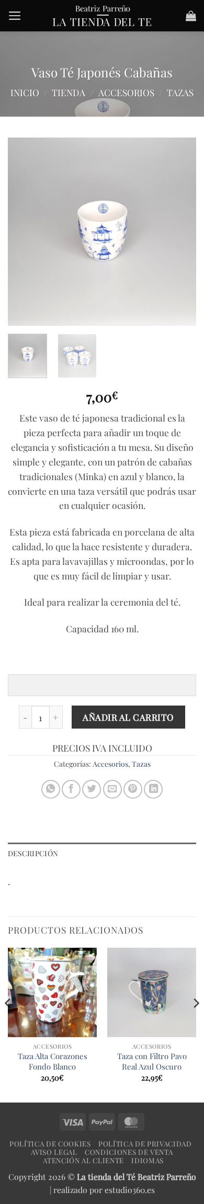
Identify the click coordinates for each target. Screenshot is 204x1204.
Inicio (24, 92)
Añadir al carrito (128, 717)
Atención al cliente (83, 1160)
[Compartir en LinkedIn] (153, 789)
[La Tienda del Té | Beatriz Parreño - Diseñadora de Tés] (102, 16)
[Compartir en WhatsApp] (50, 789)
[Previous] (24, 232)
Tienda (68, 92)
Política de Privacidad (145, 1143)
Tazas (180, 92)
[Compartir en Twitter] (91, 789)
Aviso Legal (54, 1152)
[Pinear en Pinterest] (132, 789)
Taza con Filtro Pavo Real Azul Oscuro (152, 1061)
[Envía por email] (112, 789)
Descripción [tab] (33, 853)
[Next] (179, 232)
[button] (15, 15)
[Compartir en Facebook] (71, 789)
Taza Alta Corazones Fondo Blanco (52, 1061)
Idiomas (147, 1160)
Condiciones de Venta (129, 1152)
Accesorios (126, 92)
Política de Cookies (50, 1143)
